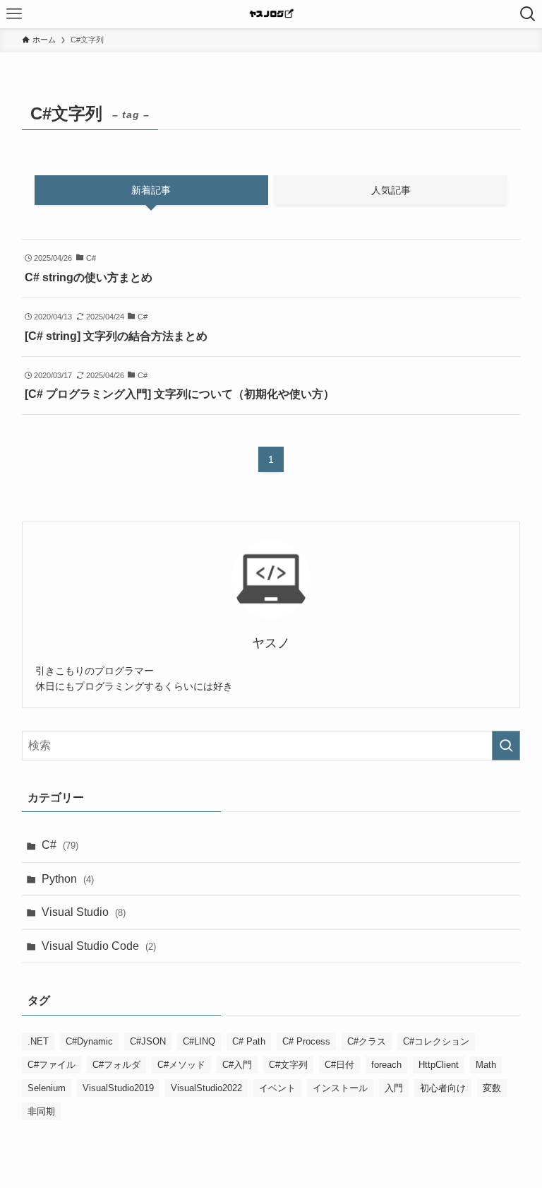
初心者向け (443, 1088)
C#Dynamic (89, 1041)
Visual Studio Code (99, 946)
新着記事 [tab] (151, 190)
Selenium (47, 1088)
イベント (277, 1088)
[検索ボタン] (528, 14)
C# (60, 845)
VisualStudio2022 (206, 1088)
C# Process (306, 1041)
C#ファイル (52, 1064)
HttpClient (438, 1064)
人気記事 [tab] (391, 190)
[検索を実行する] (506, 745)
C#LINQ (199, 1041)
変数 (492, 1088)
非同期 (41, 1111)
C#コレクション (436, 1041)
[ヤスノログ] (271, 14)
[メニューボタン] (14, 14)
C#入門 (237, 1064)
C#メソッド (181, 1064)
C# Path (248, 1041)
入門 (394, 1088)
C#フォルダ (116, 1064)
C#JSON (148, 1041)
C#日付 (339, 1064)
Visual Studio (84, 912)
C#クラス (366, 1041)
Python (68, 879)
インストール (340, 1088)
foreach (386, 1064)
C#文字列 (288, 1064)
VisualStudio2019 (118, 1088)
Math (486, 1064)
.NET (38, 1041)
